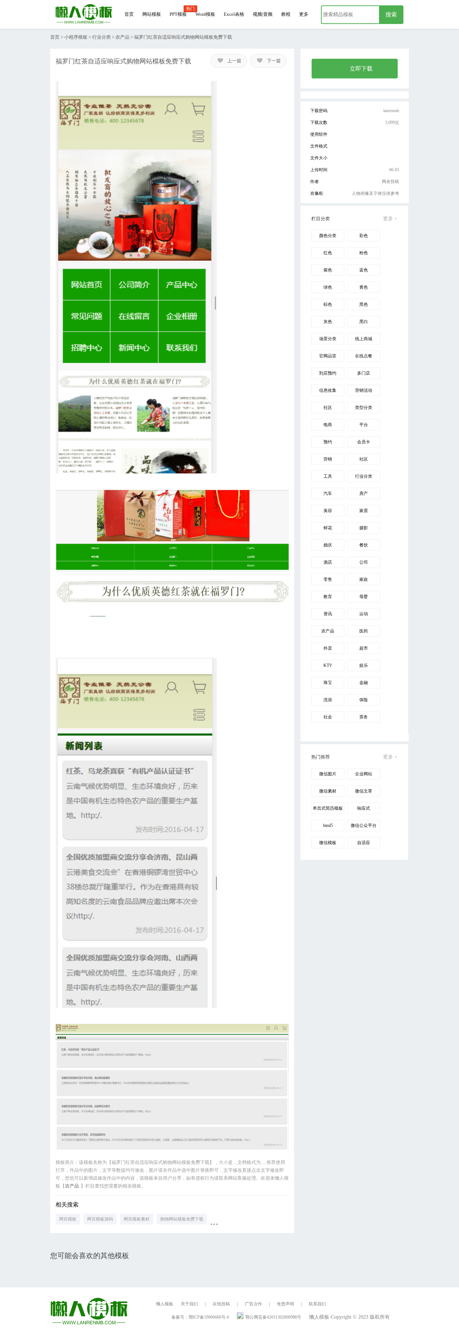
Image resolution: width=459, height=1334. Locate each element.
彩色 (363, 235)
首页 (129, 14)
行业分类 (101, 37)
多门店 (363, 373)
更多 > (390, 218)
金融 (363, 682)
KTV (327, 665)
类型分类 (363, 407)
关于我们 (189, 1303)
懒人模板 (164, 1303)
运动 (363, 613)
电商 (327, 424)
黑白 (363, 321)
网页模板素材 (137, 1219)
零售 (327, 579)
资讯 (327, 613)
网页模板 (67, 1219)
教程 (285, 14)
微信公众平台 (364, 825)
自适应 (363, 842)
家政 (363, 579)
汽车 (327, 493)
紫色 (327, 270)
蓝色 (363, 270)
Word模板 (205, 14)
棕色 (327, 304)
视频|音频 (263, 14)
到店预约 (327, 373)
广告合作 (253, 1303)
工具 (327, 476)
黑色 (363, 304)
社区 (327, 407)
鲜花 (327, 527)
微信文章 (363, 791)
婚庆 (327, 545)
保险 (363, 699)
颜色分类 (327, 235)
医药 (363, 631)
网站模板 (151, 14)
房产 (363, 493)
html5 (328, 825)
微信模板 (327, 842)
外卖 (327, 648)
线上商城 (363, 338)
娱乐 (363, 665)
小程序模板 (75, 37)
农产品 (122, 37)
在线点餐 (363, 355)
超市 (363, 648)
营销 (327, 459)
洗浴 (327, 699)
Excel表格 (234, 14)
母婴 (363, 596)
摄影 (363, 527)
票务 (363, 716)
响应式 (363, 808)
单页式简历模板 (328, 808)
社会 (327, 716)
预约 (327, 441)
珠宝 (327, 682)
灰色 (327, 321)
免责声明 (285, 1303)
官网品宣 (327, 355)
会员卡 (363, 441)
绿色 (327, 287)
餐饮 (363, 545)
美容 (327, 510)
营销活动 (363, 390)
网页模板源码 (100, 1219)
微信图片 (327, 773)
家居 (363, 510)
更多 (303, 14)
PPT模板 (178, 14)
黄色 (363, 287)
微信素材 (327, 791)
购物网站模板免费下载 (181, 1219)
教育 (327, 596)
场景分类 (327, 338)
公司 (363, 562)
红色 (327, 252)
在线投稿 (221, 1303)
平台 (363, 424)
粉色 (363, 252)
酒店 (327, 562)
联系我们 (317, 1303)
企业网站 (363, 773)
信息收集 (327, 390)
